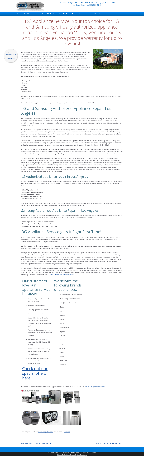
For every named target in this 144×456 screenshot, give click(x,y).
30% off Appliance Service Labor (110, 443)
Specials (94, 14)
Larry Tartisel (10, 58)
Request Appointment (80, 14)
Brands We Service (48, 14)
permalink (67, 432)
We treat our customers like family (35, 443)
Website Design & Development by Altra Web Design (72, 455)
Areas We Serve (64, 14)
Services (37, 14)
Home (19, 14)
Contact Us (103, 14)
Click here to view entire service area (62, 275)
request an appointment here (95, 387)
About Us (26, 14)
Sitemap (94, 452)
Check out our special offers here (35, 373)
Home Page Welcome (45, 432)
